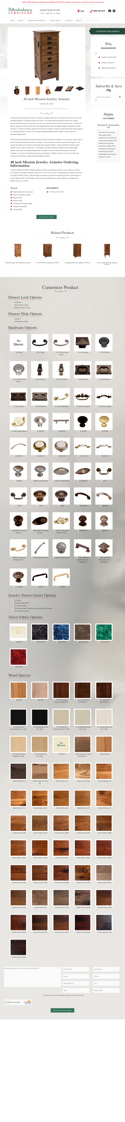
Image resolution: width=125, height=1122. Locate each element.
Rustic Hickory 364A (19, 957)
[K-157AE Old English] (104, 396)
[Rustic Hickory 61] (39, 897)
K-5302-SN (62, 456)
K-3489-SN (62, 431)
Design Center (55, 20)
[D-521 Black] (39, 342)
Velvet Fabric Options (25, 616)
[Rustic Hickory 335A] (18, 897)
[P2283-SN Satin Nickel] (61, 547)
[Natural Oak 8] (104, 744)
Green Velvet (104, 642)
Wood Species (19, 675)
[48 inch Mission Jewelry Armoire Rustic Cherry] (36, 89)
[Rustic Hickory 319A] (82, 872)
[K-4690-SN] (18, 446)
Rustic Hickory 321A (40, 808)
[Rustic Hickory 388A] (61, 872)
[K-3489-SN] (61, 421)
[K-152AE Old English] (82, 396)
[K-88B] (61, 496)
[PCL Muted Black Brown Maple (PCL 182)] (18, 717)
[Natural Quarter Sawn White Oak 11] (82, 744)
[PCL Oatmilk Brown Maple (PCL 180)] (18, 744)
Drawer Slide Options (25, 313)
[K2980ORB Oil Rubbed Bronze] (18, 520)
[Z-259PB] (61, 577)
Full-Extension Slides (21, 321)
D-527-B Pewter (61, 379)
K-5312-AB (83, 456)
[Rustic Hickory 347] (104, 771)
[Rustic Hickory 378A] (104, 848)
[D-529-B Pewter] (39, 396)
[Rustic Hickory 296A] (18, 872)
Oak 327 (40, 700)
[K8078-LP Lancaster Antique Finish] (18, 547)
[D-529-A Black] (18, 396)
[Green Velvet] (104, 632)
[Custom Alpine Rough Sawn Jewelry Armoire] (17, 250)
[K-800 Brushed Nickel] (39, 471)
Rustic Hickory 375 (83, 808)
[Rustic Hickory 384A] (82, 897)
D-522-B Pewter (83, 352)
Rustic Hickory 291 (62, 781)
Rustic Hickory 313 (104, 808)
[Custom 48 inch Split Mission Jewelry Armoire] (107, 250)
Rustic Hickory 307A (40, 932)
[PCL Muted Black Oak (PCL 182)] (39, 717)
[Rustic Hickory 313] (104, 798)
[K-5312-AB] (82, 446)
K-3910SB (104, 431)
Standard (17, 319)
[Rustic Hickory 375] (82, 798)
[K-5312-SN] (104, 446)
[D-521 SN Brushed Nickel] (61, 342)
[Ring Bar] (57, 89)
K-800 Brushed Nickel (40, 481)
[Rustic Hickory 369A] (18, 922)
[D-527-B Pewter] (61, 369)
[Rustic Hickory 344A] (39, 872)
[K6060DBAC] (82, 520)
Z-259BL (40, 587)
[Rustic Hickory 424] (82, 771)
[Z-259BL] (39, 577)
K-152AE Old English (83, 406)
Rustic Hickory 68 (62, 808)
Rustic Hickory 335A (19, 907)
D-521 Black (40, 352)
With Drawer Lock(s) (21, 305)
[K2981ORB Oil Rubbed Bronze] (39, 520)
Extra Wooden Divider (21, 611)
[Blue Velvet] (61, 632)
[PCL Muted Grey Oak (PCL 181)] (82, 717)
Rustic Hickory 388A (62, 883)
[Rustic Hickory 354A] (104, 872)
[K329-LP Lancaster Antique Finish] (61, 520)
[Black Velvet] (39, 632)
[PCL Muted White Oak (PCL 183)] (104, 717)
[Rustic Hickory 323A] (104, 897)
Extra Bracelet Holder (21, 603)
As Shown (17, 302)
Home (12, 20)
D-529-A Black (19, 406)
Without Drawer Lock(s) (22, 308)
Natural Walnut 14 (19, 781)
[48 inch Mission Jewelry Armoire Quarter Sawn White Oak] (25, 89)
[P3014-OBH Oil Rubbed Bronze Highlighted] (104, 547)
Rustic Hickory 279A (62, 907)
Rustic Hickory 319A (83, 883)
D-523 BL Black (105, 352)
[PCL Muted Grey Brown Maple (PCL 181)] (61, 717)
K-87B (19, 506)
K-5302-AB (40, 456)
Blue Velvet (62, 642)
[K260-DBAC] (82, 496)
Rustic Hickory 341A (104, 932)
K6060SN (105, 531)
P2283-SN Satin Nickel (62, 558)
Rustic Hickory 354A (104, 883)
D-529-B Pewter (40, 406)
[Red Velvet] (18, 657)
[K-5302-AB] (39, 446)
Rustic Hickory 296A (19, 883)
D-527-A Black (40, 379)
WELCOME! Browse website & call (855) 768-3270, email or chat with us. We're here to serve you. (63, 2)
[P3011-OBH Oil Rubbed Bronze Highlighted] (82, 547)
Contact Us (69, 20)
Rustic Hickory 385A (83, 858)
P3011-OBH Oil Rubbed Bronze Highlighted (82, 560)
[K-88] (39, 496)
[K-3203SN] (39, 421)
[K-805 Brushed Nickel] (61, 471)
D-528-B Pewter (104, 379)
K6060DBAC (83, 531)
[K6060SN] (104, 520)
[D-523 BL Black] (104, 342)
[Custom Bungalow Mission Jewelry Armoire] (77, 250)
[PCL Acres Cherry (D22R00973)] (82, 690)
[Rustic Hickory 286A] (18, 848)
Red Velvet (19, 667)
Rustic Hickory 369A (19, 932)
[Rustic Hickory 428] (18, 823)
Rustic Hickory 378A (104, 858)
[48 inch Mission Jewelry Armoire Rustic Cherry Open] (46, 89)
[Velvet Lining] (78, 89)
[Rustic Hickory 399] (61, 848)
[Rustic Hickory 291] (61, 771)
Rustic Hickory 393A (83, 932)
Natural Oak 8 (105, 754)
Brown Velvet (83, 642)
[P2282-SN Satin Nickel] (39, 547)
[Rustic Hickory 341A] (104, 922)
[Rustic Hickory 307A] (39, 922)
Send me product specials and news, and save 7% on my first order (63, 995)
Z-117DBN (19, 587)
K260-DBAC (83, 506)
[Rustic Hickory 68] (61, 798)
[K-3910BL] (82, 421)
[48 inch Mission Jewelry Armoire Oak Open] (14, 89)
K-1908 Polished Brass (19, 431)
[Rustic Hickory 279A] (61, 897)
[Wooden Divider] (67, 89)
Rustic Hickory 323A (104, 907)
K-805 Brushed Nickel (62, 481)
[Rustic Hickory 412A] (39, 823)
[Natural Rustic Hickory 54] (39, 771)
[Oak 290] (18, 690)
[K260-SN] (104, 496)
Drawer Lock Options (25, 297)
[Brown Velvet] (82, 632)
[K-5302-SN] (61, 446)
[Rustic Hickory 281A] (39, 848)
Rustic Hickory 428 (19, 833)
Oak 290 (19, 700)
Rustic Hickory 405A (62, 932)
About (20, 20)
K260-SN (105, 506)
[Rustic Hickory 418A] (61, 823)
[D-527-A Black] (39, 369)
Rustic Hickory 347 (104, 781)
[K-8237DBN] (82, 471)
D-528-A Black (83, 379)
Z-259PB (62, 587)
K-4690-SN (19, 456)
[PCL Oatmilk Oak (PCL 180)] (39, 744)
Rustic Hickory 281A (40, 858)
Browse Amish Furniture (36, 20)
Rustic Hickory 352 (19, 808)
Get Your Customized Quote (62, 1010)
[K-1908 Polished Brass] (18, 421)
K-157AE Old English (105, 406)
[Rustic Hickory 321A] (39, 798)
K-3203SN (40, 431)
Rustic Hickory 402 (83, 833)
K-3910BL (83, 431)
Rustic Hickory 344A (40, 883)
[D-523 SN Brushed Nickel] (18, 369)
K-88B (62, 506)
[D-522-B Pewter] (82, 342)
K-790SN (19, 481)
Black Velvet (40, 642)
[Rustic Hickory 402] (82, 823)
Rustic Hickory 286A (19, 858)
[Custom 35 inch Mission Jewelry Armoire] (47, 250)
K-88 (40, 506)
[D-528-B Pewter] (104, 369)
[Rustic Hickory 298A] (104, 823)
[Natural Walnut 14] (18, 771)
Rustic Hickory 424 (83, 781)
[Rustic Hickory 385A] (82, 848)
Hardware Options (22, 327)
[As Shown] (18, 342)
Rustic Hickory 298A (104, 833)
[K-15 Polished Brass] (61, 396)
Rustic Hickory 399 (62, 858)
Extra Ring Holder (20, 606)
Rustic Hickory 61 (40, 907)
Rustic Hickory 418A (62, 833)
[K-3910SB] (104, 421)
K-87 (104, 481)
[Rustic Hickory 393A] (82, 922)
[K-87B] (18, 496)
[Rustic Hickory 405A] (61, 922)
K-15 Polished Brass (62, 406)
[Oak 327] (39, 690)
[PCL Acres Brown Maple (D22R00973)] (61, 690)
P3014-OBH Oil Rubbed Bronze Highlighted (104, 560)
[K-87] (104, 471)
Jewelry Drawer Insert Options (32, 595)
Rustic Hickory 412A (40, 833)
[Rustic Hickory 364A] (18, 947)
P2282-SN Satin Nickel (40, 558)
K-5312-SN (104, 456)
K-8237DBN (83, 481)
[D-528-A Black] (82, 369)
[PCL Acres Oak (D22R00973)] (104, 690)
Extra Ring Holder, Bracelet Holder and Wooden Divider (33, 608)
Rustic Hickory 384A (83, 907)
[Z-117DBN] (18, 577)
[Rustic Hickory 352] (18, 798)
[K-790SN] (18, 471)
